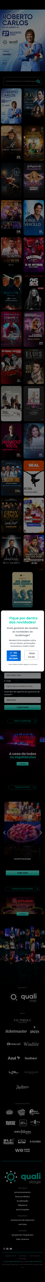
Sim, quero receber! (13, 655)
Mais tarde (31, 655)
